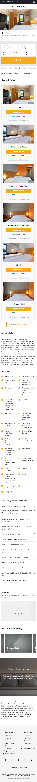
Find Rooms (18, 60)
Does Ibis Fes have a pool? (11, 534)
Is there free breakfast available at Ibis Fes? (16, 551)
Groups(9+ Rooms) (20, 68)
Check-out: (23, 46)
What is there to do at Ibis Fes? (13, 563)
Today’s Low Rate (19, 116)
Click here (21, 716)
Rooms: (5, 52)
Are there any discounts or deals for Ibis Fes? (16, 574)
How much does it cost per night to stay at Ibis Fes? (16, 520)
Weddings (32, 68)
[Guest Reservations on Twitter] (12, 760)
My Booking (28, 738)
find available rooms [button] (18, 324)
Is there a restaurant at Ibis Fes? (14, 539)
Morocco (4, 597)
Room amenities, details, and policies (18, 120)
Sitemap (9, 748)
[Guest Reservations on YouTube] (31, 760)
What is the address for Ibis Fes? (14, 506)
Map (10, 68)
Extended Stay (28, 746)
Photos (3, 68)
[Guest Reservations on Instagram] (18, 760)
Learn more (4, 75)
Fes (29, 595)
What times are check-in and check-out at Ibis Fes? (16, 528)
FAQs (9, 738)
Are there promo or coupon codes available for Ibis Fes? (14, 582)
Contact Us (28, 736)
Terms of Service (9, 743)
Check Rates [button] (18, 112)
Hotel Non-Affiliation (9, 753)
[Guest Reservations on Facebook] (6, 760)
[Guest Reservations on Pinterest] (25, 760)
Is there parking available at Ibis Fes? (15, 557)
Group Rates (28, 741)
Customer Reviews (9, 741)
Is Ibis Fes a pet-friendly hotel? (13, 545)
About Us (9, 736)
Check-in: (5, 46)
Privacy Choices (26, 748)
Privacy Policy (9, 746)
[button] (2, 19)
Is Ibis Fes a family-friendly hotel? (14, 568)
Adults (16, 52)
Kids (27, 52)
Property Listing (9, 751)
